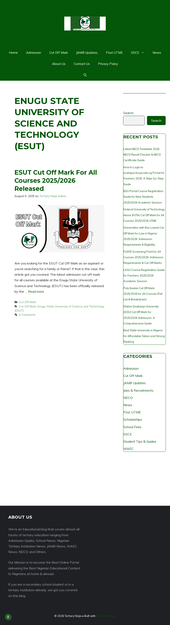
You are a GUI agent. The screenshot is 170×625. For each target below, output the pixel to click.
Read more (36, 291)
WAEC (128, 449)
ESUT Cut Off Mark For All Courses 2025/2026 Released (56, 180)
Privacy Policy (108, 64)
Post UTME (114, 53)
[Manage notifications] (8, 617)
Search (128, 113)
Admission (33, 53)
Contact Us (82, 64)
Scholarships (132, 419)
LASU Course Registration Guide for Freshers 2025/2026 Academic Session (144, 275)
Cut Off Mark (58, 53)
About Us (59, 64)
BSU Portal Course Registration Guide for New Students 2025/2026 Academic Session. (143, 196)
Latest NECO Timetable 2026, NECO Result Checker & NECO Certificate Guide (142, 154)
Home (13, 53)
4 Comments (27, 314)
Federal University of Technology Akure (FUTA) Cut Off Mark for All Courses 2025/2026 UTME (144, 215)
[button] (85, 75)
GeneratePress (106, 616)
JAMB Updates (87, 53)
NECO (128, 398)
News (157, 53)
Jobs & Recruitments (138, 390)
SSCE (135, 53)
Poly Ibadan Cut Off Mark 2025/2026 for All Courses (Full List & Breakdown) (142, 293)
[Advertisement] (144, 481)
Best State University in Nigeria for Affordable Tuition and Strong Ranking (144, 336)
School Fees (132, 427)
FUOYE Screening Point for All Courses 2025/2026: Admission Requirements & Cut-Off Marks (143, 257)
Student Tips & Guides (139, 441)
